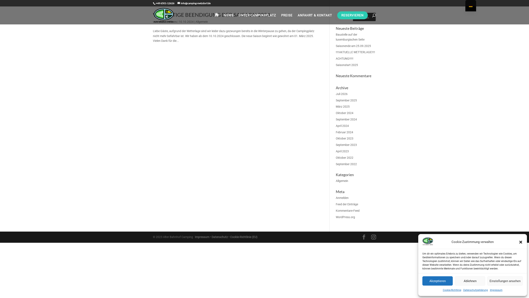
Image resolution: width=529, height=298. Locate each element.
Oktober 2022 (344, 157)
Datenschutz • (221, 237)
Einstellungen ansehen (505, 281)
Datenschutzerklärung (475, 290)
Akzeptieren (437, 281)
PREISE (287, 15)
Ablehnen (470, 281)
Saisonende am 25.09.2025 (353, 46)
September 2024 (346, 119)
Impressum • (203, 237)
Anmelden (342, 197)
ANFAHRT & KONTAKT (315, 15)
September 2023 (346, 145)
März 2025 (343, 106)
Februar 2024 (344, 132)
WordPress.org (345, 217)
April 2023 (342, 151)
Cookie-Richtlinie (452, 290)
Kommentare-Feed (348, 210)
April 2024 (342, 125)
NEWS (229, 15)
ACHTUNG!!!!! (344, 58)
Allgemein (342, 181)
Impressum (496, 290)
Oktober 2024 (344, 113)
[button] (521, 242)
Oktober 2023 (344, 138)
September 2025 (346, 100)
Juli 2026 (342, 94)
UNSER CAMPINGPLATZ (257, 15)
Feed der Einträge (347, 204)
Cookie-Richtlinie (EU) (243, 237)
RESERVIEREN (352, 15)
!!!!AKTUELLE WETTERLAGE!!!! (355, 52)
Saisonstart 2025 (347, 65)
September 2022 (346, 164)
